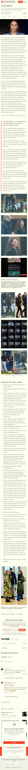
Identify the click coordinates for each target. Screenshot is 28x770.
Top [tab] (2, 708)
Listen (25, 13)
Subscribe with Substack (15, 747)
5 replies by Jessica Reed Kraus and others (14, 678)
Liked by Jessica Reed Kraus (10, 683)
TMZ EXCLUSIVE (8, 121)
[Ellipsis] (26, 669)
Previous (5, 648)
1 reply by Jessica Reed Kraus (11, 696)
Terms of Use (20, 750)
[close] (24, 723)
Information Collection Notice (16, 751)
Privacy (15, 759)
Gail (5, 669)
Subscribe (20, 1)
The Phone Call (4, 714)
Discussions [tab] (11, 708)
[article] (14, 715)
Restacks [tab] (10, 657)
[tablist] (6, 657)
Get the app (20, 764)
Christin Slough (7, 682)
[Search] (25, 709)
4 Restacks (17, 639)
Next (24, 648)
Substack (8, 767)
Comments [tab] (4, 657)
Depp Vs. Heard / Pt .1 (7, 712)
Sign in (25, 1)
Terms (19, 759)
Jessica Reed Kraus (8, 12)
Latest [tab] (6, 708)
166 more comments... (5, 702)
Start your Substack (10, 764)
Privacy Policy (14, 753)
